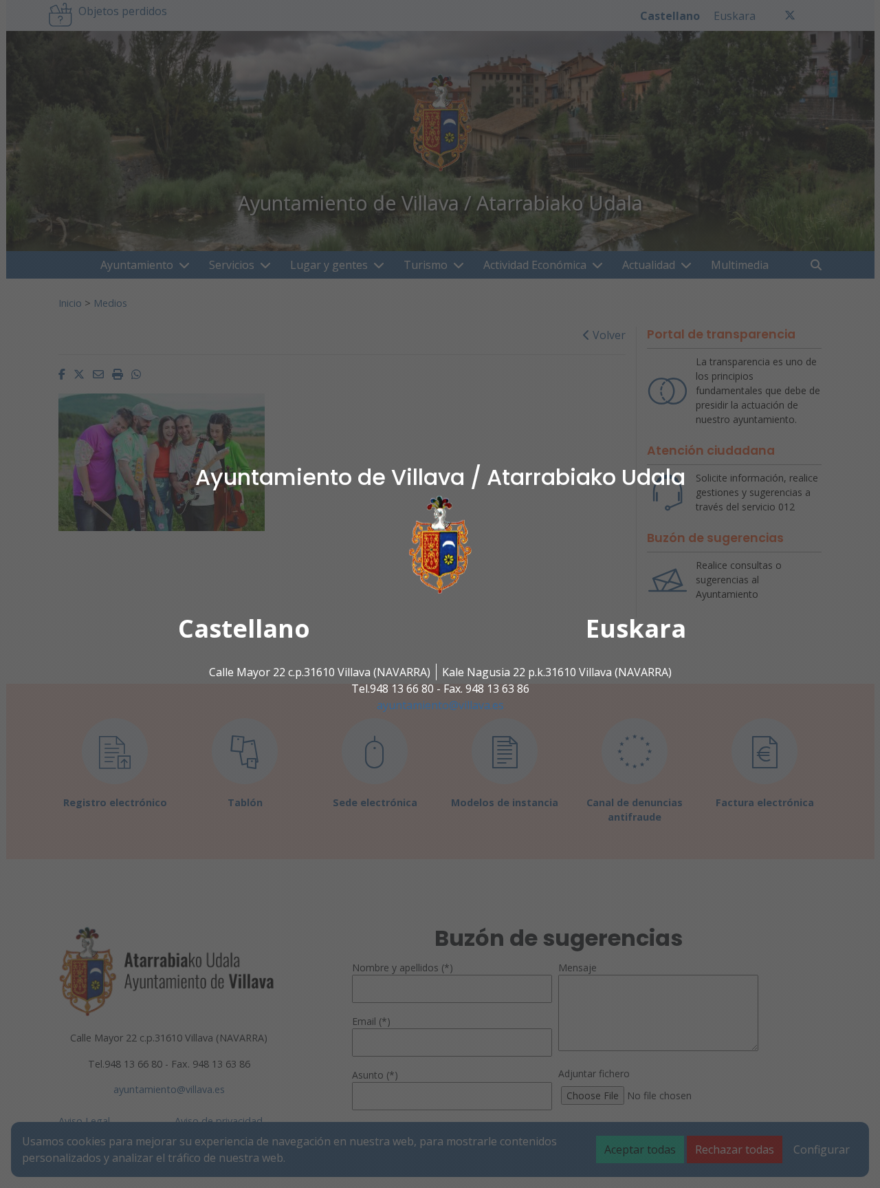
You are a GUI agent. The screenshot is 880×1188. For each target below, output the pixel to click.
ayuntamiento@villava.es (440, 705)
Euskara (636, 628)
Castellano (244, 628)
